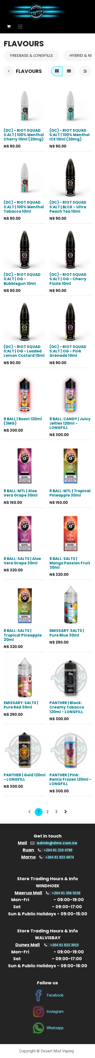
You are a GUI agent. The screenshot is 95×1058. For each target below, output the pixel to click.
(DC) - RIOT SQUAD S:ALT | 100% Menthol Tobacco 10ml (24, 207)
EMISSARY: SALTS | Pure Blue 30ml (66, 633)
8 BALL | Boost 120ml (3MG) (23, 421)
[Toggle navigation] (20, 26)
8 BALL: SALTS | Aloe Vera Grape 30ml (22, 561)
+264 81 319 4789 (58, 850)
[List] (69, 71)
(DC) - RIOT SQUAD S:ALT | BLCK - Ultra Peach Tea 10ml (67, 207)
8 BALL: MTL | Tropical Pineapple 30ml (70, 493)
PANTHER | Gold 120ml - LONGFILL (25, 777)
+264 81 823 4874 (59, 857)
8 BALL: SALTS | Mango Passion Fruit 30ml (69, 563)
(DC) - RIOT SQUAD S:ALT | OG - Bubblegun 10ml (22, 279)
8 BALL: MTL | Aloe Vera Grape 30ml (21, 493)
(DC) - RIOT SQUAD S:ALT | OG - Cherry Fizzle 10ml (67, 279)
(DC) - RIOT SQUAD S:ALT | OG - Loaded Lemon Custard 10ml (24, 351)
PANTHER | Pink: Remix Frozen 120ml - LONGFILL (70, 779)
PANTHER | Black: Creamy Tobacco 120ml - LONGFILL (66, 707)
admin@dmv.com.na (57, 843)
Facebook (55, 995)
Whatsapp (55, 1028)
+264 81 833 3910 (64, 945)
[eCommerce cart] (8, 26)
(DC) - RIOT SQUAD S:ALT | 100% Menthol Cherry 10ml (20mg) (24, 135)
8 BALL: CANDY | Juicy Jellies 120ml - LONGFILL (70, 423)
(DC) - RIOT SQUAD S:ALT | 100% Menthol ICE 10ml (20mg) (69, 135)
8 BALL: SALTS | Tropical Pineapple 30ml (23, 635)
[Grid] (57, 71)
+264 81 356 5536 (66, 893)
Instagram (55, 1011)
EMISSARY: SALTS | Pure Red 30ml (21, 705)
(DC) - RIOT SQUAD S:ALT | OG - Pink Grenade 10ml (67, 351)
